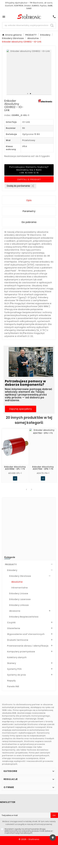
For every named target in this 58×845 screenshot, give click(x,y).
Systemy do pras (16, 674)
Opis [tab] (29, 200)
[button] (20, 409)
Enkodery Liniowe (18, 593)
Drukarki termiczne (17, 640)
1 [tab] (27, 93)
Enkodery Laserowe (20, 599)
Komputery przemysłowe (21, 651)
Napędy (11, 680)
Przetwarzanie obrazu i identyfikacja (27, 645)
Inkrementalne (19, 587)
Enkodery (12, 570)
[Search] (52, 25)
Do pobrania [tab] (29, 222)
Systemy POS (14, 669)
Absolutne (17, 581)
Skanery (11, 663)
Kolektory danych (17, 657)
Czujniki (11, 622)
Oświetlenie (13, 628)
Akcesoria (14, 610)
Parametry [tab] (29, 211)
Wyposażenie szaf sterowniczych (26, 634)
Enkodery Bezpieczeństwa (23, 616)
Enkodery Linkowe (19, 605)
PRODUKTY (11, 564)
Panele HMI (13, 686)
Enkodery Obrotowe (20, 576)
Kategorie (9, 557)
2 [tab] (30, 93)
